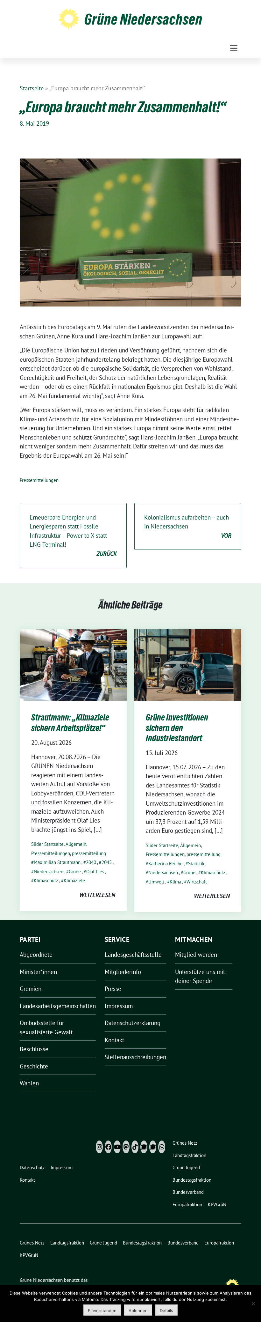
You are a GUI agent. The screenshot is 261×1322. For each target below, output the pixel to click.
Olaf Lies (95, 871)
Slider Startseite (47, 844)
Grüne (75, 871)
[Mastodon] (126, 1147)
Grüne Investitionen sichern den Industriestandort (177, 727)
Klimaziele (74, 880)
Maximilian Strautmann (57, 862)
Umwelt (156, 882)
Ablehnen (138, 1310)
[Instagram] (99, 1147)
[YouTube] (117, 1147)
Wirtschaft (197, 882)
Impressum (119, 1006)
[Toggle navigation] (233, 48)
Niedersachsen (48, 871)
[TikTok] (134, 1147)
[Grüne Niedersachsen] (69, 18)
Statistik (196, 863)
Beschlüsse (34, 1049)
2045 (107, 862)
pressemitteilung (89, 853)
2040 (91, 862)
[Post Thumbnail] (73, 664)
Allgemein (76, 844)
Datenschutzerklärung (132, 1023)
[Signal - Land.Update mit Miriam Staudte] (152, 1147)
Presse (113, 989)
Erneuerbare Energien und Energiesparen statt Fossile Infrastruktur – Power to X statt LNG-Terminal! (73, 535)
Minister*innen (38, 972)
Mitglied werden (196, 954)
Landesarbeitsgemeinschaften (58, 1006)
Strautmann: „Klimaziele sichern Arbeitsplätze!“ (70, 722)
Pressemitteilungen (39, 480)
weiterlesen (97, 895)
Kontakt (114, 1040)
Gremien (30, 989)
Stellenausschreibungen (135, 1057)
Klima (175, 882)
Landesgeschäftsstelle (133, 954)
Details (166, 1310)
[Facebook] (108, 1147)
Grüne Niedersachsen (143, 19)
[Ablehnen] (253, 1303)
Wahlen (29, 1083)
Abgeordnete (36, 954)
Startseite (32, 88)
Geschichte (34, 1066)
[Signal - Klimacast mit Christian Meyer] (143, 1147)
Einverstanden (102, 1310)
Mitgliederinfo (123, 972)
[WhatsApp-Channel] (161, 1147)
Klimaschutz (46, 880)
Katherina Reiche (165, 863)
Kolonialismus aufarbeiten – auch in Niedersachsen (187, 526)
